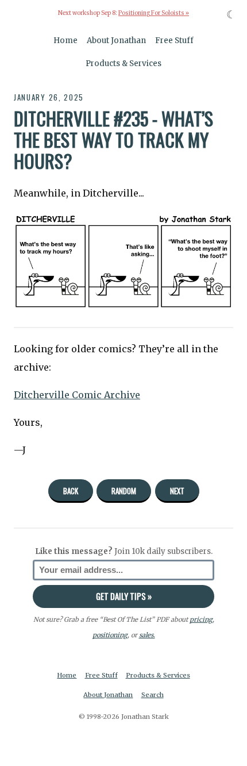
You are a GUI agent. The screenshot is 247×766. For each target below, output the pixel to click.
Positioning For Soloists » (153, 13)
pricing (201, 619)
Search (152, 695)
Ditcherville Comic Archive (77, 395)
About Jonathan (116, 40)
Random (123, 490)
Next (177, 490)
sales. (147, 635)
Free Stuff (174, 40)
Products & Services (123, 63)
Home (65, 40)
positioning (110, 635)
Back (70, 490)
